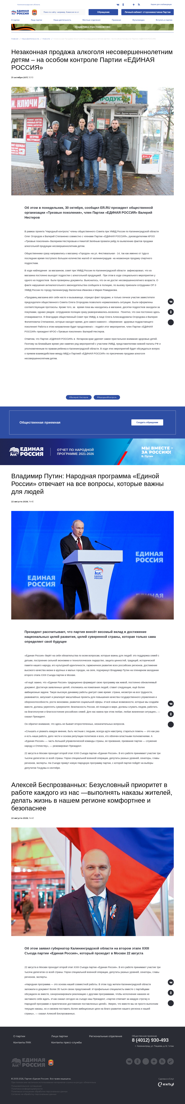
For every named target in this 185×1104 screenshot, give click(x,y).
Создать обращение (147, 422)
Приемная (116, 20)
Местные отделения (91, 20)
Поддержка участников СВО (92, 27)
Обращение (103, 12)
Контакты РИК (22, 1042)
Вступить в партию (164, 20)
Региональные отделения (105, 1036)
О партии (15, 20)
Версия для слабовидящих (161, 4)
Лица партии (36, 20)
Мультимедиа (138, 20)
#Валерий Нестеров (78, 397)
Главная (14, 39)
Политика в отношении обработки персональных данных (39, 1091)
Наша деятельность (62, 20)
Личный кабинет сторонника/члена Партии (148, 12)
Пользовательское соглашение (26, 1086)
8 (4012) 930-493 (150, 1040)
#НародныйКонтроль (107, 397)
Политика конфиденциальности (27, 1089)
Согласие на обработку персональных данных (33, 1094)
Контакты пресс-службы (66, 1042)
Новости (46, 39)
